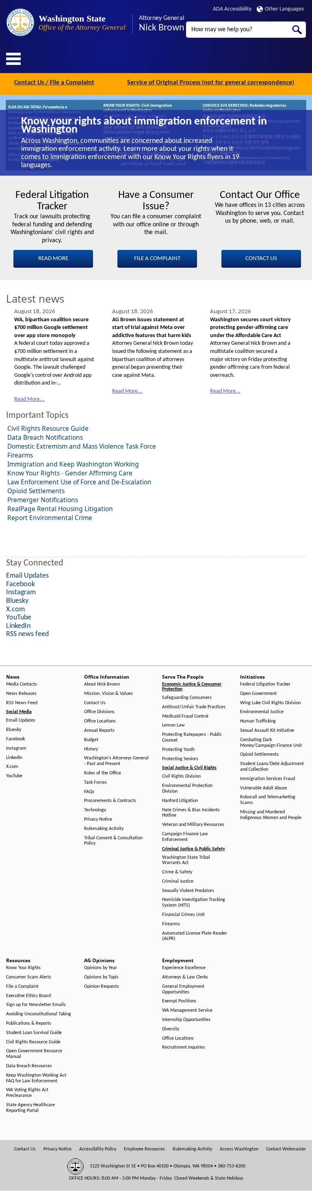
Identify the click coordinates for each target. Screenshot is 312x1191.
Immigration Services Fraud (267, 778)
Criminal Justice (177, 881)
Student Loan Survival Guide (34, 1032)
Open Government (258, 693)
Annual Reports (99, 730)
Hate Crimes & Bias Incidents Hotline (191, 813)
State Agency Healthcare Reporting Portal (30, 1108)
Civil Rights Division (181, 776)
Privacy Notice (98, 819)
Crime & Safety (177, 872)
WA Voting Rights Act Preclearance (27, 1093)
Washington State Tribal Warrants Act (186, 860)
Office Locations (100, 721)
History (91, 749)
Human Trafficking (258, 721)
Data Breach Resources (29, 1066)
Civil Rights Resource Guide (48, 428)
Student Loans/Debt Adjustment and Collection (272, 766)
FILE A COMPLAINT (157, 259)
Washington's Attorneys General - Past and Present (116, 761)
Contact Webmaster (286, 1149)
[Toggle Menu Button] (13, 59)
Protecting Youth (178, 749)
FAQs (89, 791)
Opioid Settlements (36, 490)
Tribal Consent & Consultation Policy (113, 841)
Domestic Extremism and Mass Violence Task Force (81, 446)
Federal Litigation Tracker (265, 684)
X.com (12, 766)
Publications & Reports (28, 1023)
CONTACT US (261, 259)
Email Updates (20, 720)
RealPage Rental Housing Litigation (60, 508)
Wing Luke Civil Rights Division (270, 703)
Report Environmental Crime (49, 517)
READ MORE (53, 259)
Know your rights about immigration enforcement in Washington (144, 125)
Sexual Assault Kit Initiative (267, 730)
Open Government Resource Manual (34, 1054)
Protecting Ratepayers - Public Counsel (192, 737)
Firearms (20, 455)
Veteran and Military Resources (193, 824)
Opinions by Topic (101, 977)
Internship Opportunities (186, 1019)
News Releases (21, 693)
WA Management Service (187, 1010)
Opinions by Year (100, 967)
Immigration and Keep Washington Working (73, 464)
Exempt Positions (179, 1001)
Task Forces (95, 782)
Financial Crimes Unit (183, 914)
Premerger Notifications (42, 499)
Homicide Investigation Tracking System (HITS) (193, 902)
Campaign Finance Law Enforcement (185, 837)
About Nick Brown (102, 684)
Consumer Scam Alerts (28, 977)
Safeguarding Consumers (187, 697)
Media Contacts (21, 684)
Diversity (170, 1029)
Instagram (16, 748)
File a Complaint (22, 986)
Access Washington (239, 1149)
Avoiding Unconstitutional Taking (38, 1014)
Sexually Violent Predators (188, 890)
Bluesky (13, 729)
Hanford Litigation (180, 800)
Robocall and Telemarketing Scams (267, 800)
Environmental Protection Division (187, 788)
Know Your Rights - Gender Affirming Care (69, 473)
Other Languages (284, 9)
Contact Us (95, 703)
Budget (91, 739)
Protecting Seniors (180, 759)
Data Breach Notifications (45, 437)
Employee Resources (144, 1149)
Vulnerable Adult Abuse (263, 788)
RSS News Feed (21, 703)
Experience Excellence (184, 967)
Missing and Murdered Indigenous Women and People (270, 815)
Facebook (15, 739)
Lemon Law (173, 725)
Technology (95, 810)
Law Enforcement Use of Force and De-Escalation (79, 481)
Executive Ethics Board (28, 995)
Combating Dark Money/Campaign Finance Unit (271, 742)
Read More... (29, 399)
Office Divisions (99, 711)
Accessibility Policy (97, 1149)
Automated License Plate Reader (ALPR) (194, 936)
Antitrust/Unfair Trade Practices (193, 707)
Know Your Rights (23, 967)
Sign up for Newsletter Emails (36, 1004)
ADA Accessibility (232, 9)
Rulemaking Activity (104, 828)
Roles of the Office (102, 773)
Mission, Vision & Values (108, 693)
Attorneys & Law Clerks (185, 977)
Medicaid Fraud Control (185, 716)
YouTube (14, 776)
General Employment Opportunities (183, 989)
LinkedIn (14, 757)
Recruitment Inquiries (183, 1047)
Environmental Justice (262, 711)
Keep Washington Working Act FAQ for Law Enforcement (36, 1078)
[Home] (20, 22)
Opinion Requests (101, 986)
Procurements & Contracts (110, 800)
